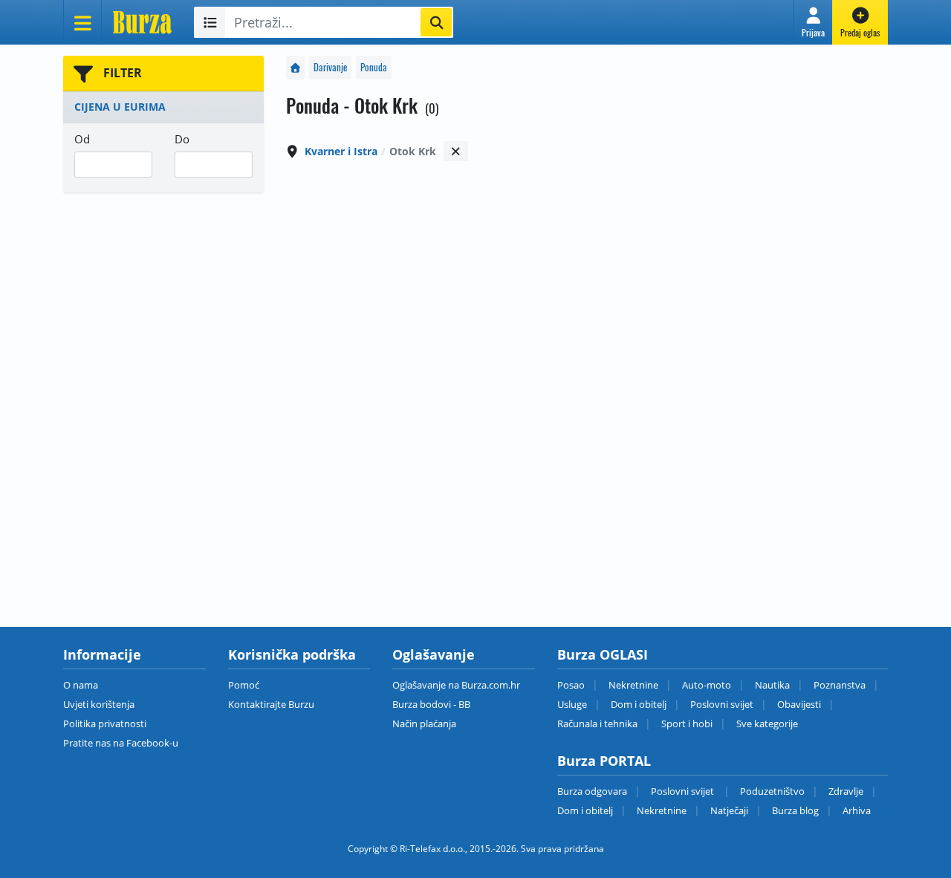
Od (82, 138)
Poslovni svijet (721, 704)
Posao (571, 685)
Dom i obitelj (638, 704)
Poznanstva (840, 685)
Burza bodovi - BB (431, 704)
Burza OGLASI (602, 654)
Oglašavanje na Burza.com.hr (456, 685)
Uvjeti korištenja (98, 704)
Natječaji (729, 810)
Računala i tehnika (597, 723)
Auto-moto (706, 685)
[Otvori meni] (82, 22)
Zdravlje (845, 791)
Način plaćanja (424, 723)
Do (182, 138)
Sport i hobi (687, 723)
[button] (813, 22)
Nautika (772, 685)
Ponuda (373, 67)
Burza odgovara (592, 791)
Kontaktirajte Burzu (271, 704)
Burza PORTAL (604, 761)
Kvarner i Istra (341, 151)
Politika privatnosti (104, 723)
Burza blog (795, 810)
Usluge (572, 704)
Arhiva (857, 810)
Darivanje (330, 67)
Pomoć (243, 685)
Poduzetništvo (772, 791)
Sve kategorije (767, 723)
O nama (80, 685)
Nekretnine (633, 685)
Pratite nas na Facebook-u (120, 742)
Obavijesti (799, 704)
